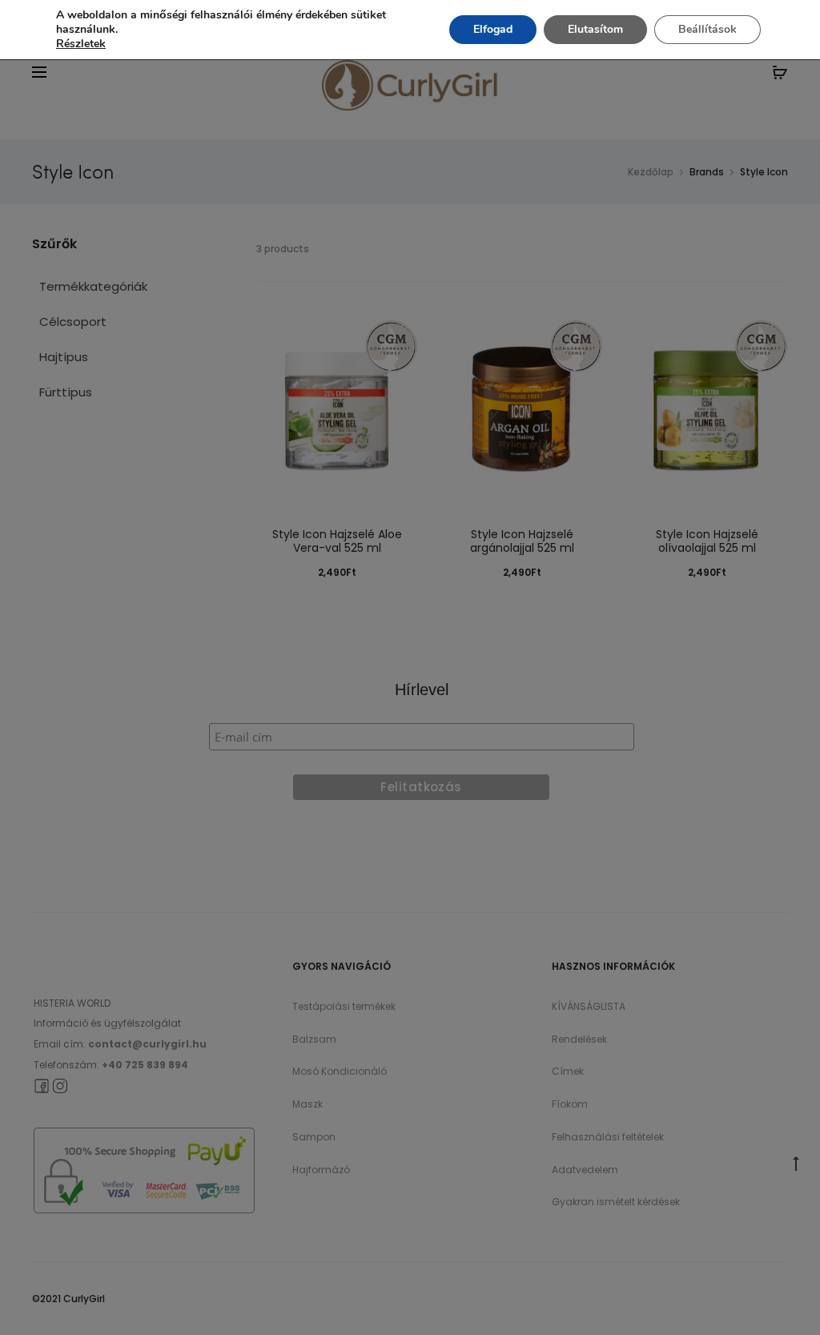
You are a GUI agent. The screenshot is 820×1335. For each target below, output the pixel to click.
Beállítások (707, 29)
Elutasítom (595, 29)
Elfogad (492, 29)
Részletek (81, 44)
